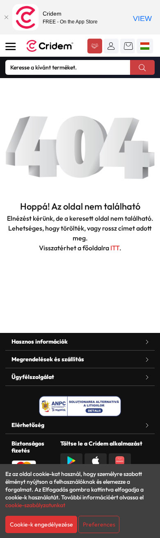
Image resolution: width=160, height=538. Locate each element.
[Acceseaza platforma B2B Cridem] (94, 46)
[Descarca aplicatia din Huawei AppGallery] (120, 460)
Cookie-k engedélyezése (41, 524)
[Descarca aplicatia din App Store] (96, 460)
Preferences (99, 524)
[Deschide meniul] (10, 46)
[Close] (6, 17)
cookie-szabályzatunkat (35, 505)
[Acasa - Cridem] (53, 46)
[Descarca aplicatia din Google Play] (71, 460)
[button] (111, 46)
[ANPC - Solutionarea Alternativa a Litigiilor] (80, 406)
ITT (114, 248)
